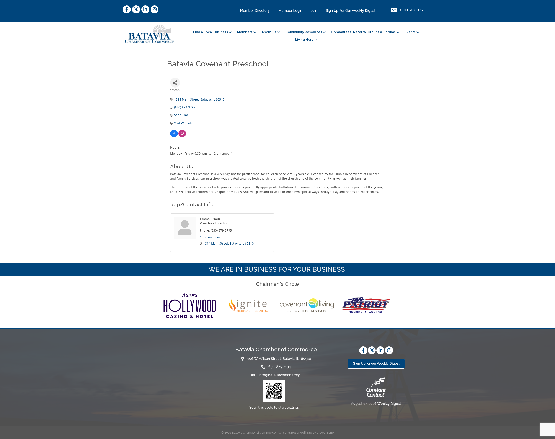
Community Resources (304, 32)
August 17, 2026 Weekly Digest (376, 404)
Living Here (304, 39)
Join (314, 10)
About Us (269, 32)
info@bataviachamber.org (279, 375)
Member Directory (255, 10)
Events (410, 32)
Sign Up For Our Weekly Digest (350, 10)
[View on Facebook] (174, 136)
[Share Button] (175, 83)
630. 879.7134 (279, 367)
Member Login (290, 10)
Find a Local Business (210, 32)
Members (245, 32)
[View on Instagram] (182, 136)
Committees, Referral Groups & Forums (363, 32)
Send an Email (210, 237)
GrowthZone (325, 432)
